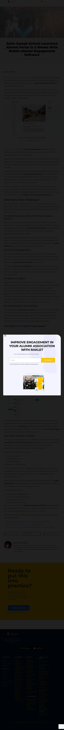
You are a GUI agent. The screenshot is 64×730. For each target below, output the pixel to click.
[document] (32, 365)
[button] (5, 335)
